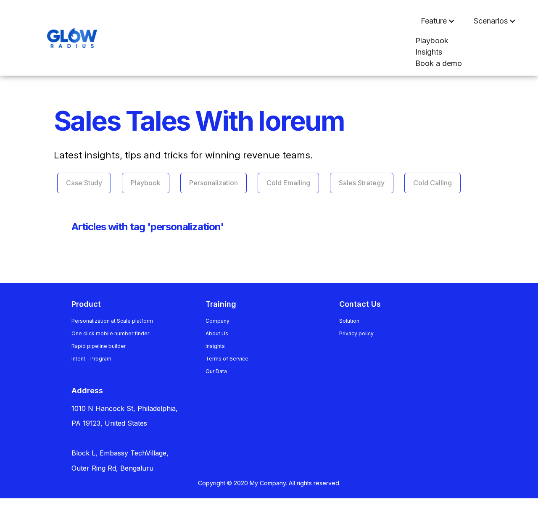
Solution (349, 321)
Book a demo (438, 63)
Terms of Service (227, 358)
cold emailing (288, 183)
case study (84, 183)
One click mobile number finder (110, 333)
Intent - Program (91, 358)
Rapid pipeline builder (98, 346)
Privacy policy (356, 333)
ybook (431, 40)
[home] (55, 38)
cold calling (432, 183)
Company (217, 321)
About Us (217, 333)
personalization (213, 183)
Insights (428, 51)
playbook (146, 183)
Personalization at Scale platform (112, 321)
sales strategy (362, 183)
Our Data (216, 371)
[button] (438, 21)
